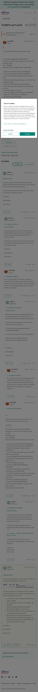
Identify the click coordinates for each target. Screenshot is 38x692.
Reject (10, 134)
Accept (27, 134)
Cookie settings (8, 130)
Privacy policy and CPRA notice (12, 124)
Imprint (24, 124)
